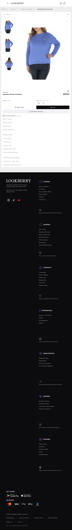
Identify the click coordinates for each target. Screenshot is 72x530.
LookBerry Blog (43, 454)
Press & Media (43, 194)
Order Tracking (43, 240)
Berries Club (42, 277)
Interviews (42, 446)
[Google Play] (12, 495)
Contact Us (42, 199)
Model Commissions (45, 363)
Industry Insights (43, 449)
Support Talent (43, 285)
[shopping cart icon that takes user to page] (64, 3)
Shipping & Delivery (44, 232)
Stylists (41, 323)
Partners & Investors (44, 409)
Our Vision (42, 189)
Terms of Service (24, 518)
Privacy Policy (10, 518)
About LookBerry (44, 186)
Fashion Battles (43, 275)
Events (41, 452)
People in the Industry (45, 315)
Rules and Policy (53, 518)
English (8, 522)
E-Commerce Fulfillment (46, 366)
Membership (42, 280)
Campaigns (42, 272)
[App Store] (26, 495)
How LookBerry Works (45, 191)
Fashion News (43, 444)
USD (19, 522)
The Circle (42, 282)
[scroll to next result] (66, 53)
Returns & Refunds (44, 234)
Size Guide (42, 242)
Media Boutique (43, 358)
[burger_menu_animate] (7, 3)
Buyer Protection (44, 237)
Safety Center (38, 518)
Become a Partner (44, 401)
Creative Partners (44, 403)
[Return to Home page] (17, 3)
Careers (41, 197)
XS (39, 103)
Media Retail (42, 360)
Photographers (43, 320)
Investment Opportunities (46, 406)
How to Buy (42, 229)
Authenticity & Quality (45, 245)
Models (41, 318)
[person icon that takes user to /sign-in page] (61, 3)
